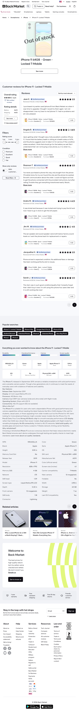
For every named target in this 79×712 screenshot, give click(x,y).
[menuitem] (28, 12)
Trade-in (31, 642)
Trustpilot (6, 645)
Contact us (19, 628)
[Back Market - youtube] (5, 653)
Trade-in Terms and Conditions (57, 639)
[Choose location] (62, 1)
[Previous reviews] (69, 305)
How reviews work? (11, 123)
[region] (39, 525)
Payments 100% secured (31, 678)
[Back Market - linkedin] (9, 653)
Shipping (19, 634)
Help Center (20, 631)
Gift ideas (44, 642)
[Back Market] (13, 6)
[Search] (28, 6)
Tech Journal (45, 628)
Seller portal (32, 668)
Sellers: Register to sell (32, 662)
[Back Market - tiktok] (9, 648)
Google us (12, 572)
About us (6, 628)
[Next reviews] (74, 305)
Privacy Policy (58, 656)
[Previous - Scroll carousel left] (69, 506)
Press (5, 631)
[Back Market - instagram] (5, 648)
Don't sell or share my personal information (57, 650)
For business (61, 6)
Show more (27, 149)
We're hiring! (7, 642)
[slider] (4, 142)
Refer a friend (32, 628)
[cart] (74, 6)
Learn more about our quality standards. (26, 436)
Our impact (7, 634)
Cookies (56, 644)
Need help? (49, 6)
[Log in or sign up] (70, 6)
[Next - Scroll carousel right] (74, 506)
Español (74, 1)
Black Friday (45, 645)
